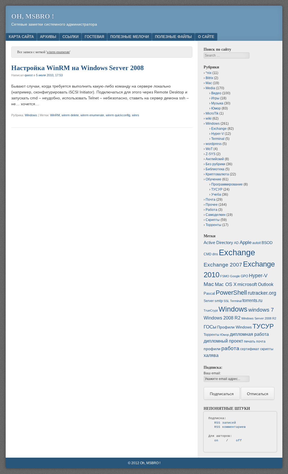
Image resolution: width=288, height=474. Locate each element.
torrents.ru (252, 300)
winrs (135, 115)
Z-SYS (210, 154)
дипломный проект (223, 341)
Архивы (48, 37)
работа (230, 348)
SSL (226, 301)
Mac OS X (226, 284)
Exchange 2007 (223, 265)
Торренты (213, 225)
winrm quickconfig (118, 115)
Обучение (213, 179)
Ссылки (70, 37)
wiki (209, 118)
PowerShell (231, 292)
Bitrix (209, 78)
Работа (211, 210)
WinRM (55, 115)
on (216, 440)
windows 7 (261, 310)
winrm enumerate (92, 115)
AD (236, 243)
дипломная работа (249, 334)
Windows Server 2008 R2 (258, 318)
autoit (256, 243)
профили (212, 348)
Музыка (217, 103)
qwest (28, 75)
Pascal (209, 293)
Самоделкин (216, 215)
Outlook (265, 284)
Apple (245, 242)
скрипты (266, 349)
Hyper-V (217, 134)
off (239, 440)
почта (261, 341)
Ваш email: (212, 373)
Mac (209, 83)
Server (209, 301)
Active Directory (218, 242)
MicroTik (212, 113)
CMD (208, 254)
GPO (244, 276)
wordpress (214, 144)
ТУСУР (216, 189)
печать (249, 341)
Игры (215, 98)
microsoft (247, 284)
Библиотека (215, 169)
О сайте (206, 37)
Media (210, 88)
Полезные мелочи (129, 37)
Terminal (217, 139)
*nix (209, 73)
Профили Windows (234, 327)
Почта (210, 200)
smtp (219, 301)
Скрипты (213, 220)
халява (211, 355)
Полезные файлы (173, 37)
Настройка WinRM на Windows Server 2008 (77, 67)
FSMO (224, 276)
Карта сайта (21, 37)
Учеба (216, 194)
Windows (31, 115)
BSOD (267, 242)
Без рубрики (215, 164)
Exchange (219, 129)
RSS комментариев (230, 427)
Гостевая (94, 37)
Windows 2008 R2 (222, 318)
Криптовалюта (217, 174)
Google (235, 276)
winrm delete (70, 115)
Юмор (216, 108)
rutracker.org (262, 293)
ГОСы (210, 327)
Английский (215, 159)
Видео (216, 93)
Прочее (212, 205)
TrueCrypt (211, 310)
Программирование (227, 184)
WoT (209, 149)
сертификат (249, 349)
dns (215, 254)
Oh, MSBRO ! (32, 16)
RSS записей (225, 422)
